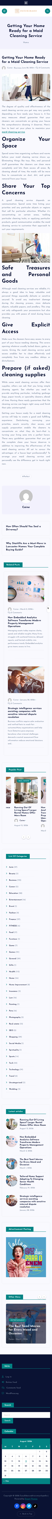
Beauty (12, 874)
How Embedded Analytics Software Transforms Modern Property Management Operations (31, 1142)
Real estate (24, 781)
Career (12, 887)
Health (12, 972)
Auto (11, 867)
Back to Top (27, 1514)
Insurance (13, 991)
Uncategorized (15, 1083)
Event (11, 906)
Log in (8, 1377)
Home (26, 43)
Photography (15, 1017)
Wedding (13, 1089)
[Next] (28, 837)
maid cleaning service (13, 132)
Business (17, 68)
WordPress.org (12, 1393)
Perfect (27, 477)
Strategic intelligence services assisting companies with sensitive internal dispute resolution (33, 1201)
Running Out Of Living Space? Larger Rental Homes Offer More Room (33, 1122)
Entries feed (11, 1382)
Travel (11, 1076)
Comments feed (13, 1388)
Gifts (11, 965)
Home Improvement (18, 985)
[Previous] (24, 837)
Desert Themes (31, 1499)
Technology (14, 1070)
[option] (26, 802)
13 (26, 1461)
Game (11, 946)
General (12, 959)
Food (11, 932)
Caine (9, 68)
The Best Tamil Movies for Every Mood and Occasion (31, 1162)
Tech (11, 1063)
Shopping (13, 1037)
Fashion (12, 913)
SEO (11, 1030)
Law (11, 998)
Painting (13, 1004)
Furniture (13, 939)
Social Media (15, 1043)
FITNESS (13, 926)
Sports (12, 1057)
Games (12, 952)
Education (13, 893)
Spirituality (14, 1050)
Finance (12, 919)
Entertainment (15, 900)
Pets (11, 1011)
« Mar (6, 1481)
